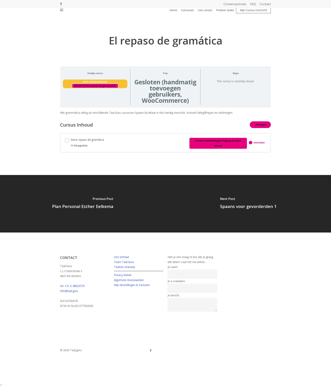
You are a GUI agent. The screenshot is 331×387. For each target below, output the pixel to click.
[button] (165, 384)
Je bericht (173, 295)
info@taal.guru (69, 291)
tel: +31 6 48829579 (72, 286)
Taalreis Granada (124, 267)
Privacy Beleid (122, 275)
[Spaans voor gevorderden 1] (248, 204)
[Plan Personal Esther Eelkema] (83, 204)
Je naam (173, 267)
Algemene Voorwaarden (129, 280)
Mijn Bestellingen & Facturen (132, 285)
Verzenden (176, 316)
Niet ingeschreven (95, 81)
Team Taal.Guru (124, 262)
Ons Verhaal (121, 257)
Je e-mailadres (176, 281)
